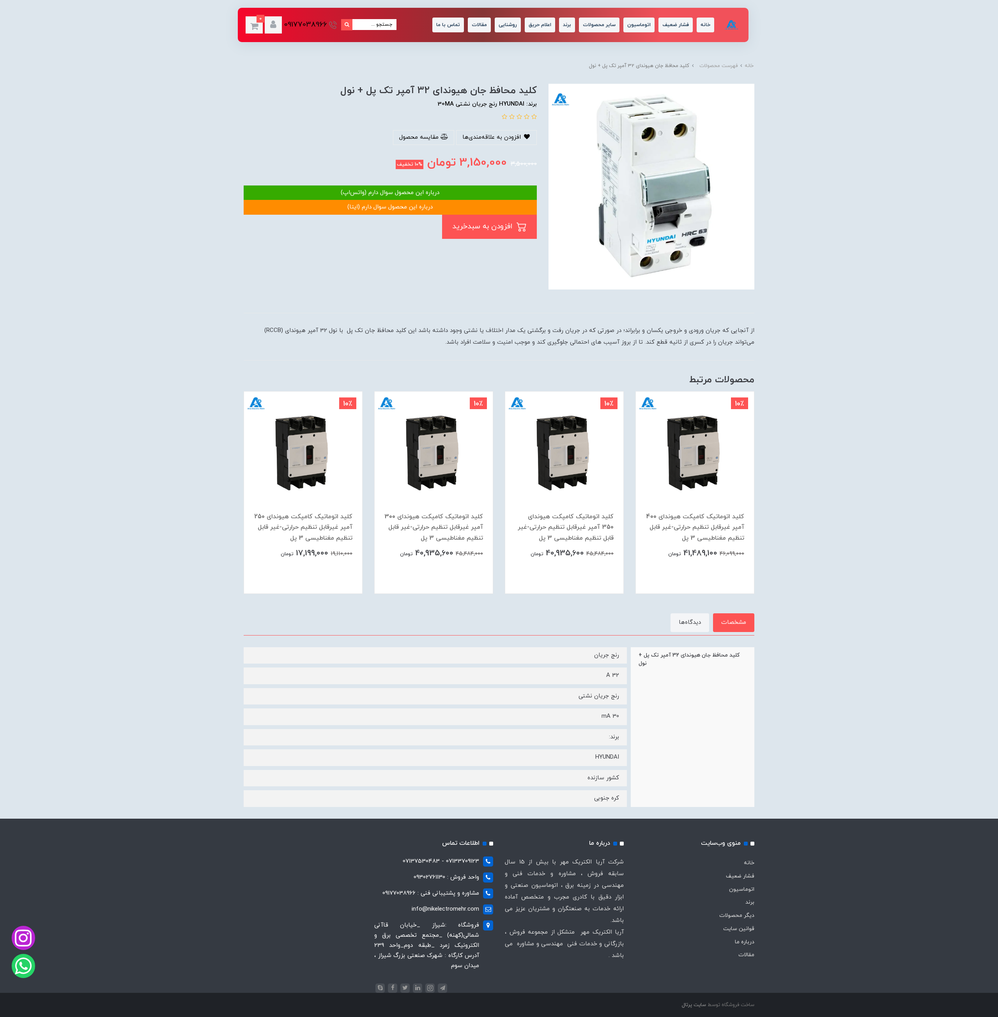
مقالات (479, 24)
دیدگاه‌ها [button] (690, 622)
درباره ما (744, 942)
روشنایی (508, 24)
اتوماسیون (639, 24)
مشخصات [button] (733, 622)
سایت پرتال (694, 1004)
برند (567, 24)
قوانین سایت (738, 928)
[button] (273, 25)
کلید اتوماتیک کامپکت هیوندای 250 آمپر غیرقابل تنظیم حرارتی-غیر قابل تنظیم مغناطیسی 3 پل (303, 527)
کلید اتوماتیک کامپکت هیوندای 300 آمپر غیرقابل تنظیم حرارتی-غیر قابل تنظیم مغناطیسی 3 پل (433, 527)
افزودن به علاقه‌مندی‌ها (492, 137)
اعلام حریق (540, 24)
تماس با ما (448, 24)
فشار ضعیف (675, 24)
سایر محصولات (599, 24)
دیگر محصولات (736, 915)
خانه (705, 24)
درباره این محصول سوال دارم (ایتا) (390, 207)
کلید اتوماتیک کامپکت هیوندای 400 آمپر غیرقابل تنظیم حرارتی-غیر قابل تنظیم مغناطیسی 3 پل (695, 527)
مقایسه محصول (420, 137)
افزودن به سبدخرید (483, 226)
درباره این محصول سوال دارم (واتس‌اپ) (390, 193)
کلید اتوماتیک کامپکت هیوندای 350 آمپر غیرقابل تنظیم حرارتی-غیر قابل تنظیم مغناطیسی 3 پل (566, 527)
